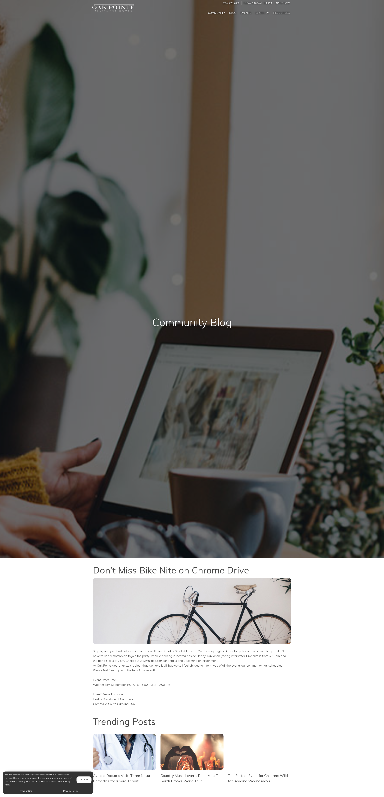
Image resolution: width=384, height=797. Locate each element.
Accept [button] (84, 779)
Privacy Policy (70, 790)
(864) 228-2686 (231, 3)
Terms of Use (25, 790)
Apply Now (283, 3)
